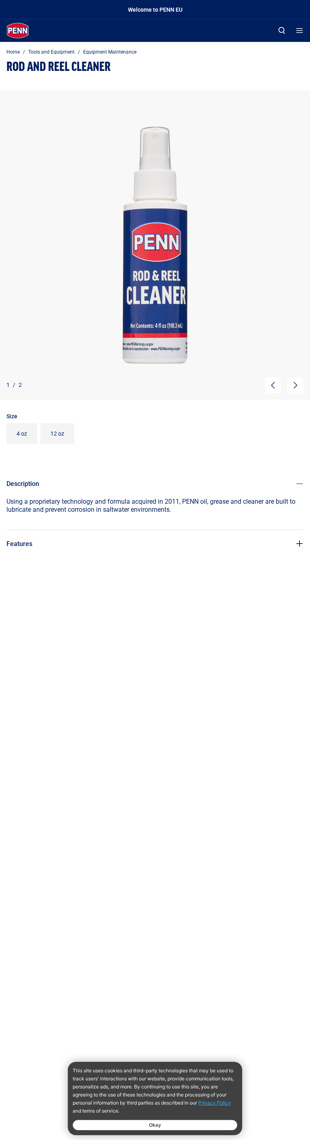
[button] (273, 385)
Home (13, 51)
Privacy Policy (214, 1103)
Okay (155, 1125)
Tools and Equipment (51, 51)
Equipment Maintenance (109, 51)
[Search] (282, 30)
